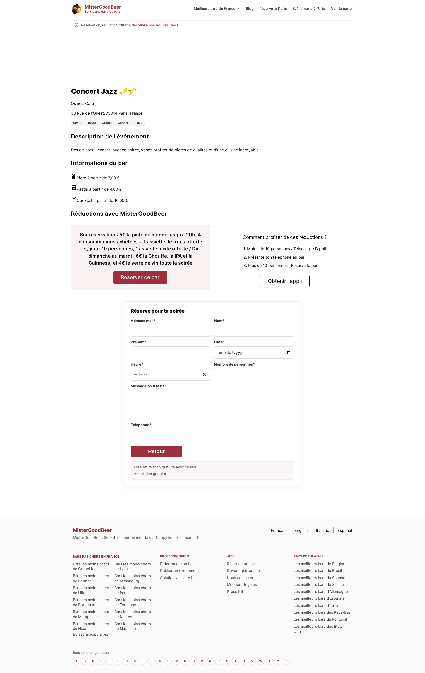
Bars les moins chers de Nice (91, 626)
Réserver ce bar (140, 277)
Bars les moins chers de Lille (91, 590)
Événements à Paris (309, 9)
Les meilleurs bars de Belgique (321, 563)
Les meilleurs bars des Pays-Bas (322, 612)
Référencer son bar (177, 563)
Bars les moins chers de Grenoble (91, 566)
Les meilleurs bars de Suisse (319, 584)
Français (278, 530)
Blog (250, 9)
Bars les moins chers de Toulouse (132, 602)
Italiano (322, 530)
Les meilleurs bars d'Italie (316, 605)
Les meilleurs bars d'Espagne (319, 598)
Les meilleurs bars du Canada (319, 577)
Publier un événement (179, 570)
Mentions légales (242, 584)
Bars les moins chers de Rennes (91, 578)
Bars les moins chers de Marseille (132, 626)
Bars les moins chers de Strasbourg (132, 578)
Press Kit (235, 591)
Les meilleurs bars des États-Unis (319, 629)
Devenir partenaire (243, 570)
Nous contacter (240, 577)
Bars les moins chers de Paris (132, 590)
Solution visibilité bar (178, 577)
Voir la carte (341, 9)
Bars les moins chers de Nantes (132, 614)
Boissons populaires (90, 634)
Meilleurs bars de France (214, 9)
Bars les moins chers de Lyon (132, 566)
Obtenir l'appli (285, 281)
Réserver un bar (241, 563)
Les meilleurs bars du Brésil (318, 570)
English (301, 530)
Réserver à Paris (273, 9)
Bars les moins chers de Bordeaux (91, 602)
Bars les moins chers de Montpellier (91, 614)
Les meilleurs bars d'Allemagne (321, 591)
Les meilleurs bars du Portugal (320, 619)
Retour (156, 451)
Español (344, 530)
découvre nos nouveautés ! (155, 25)
